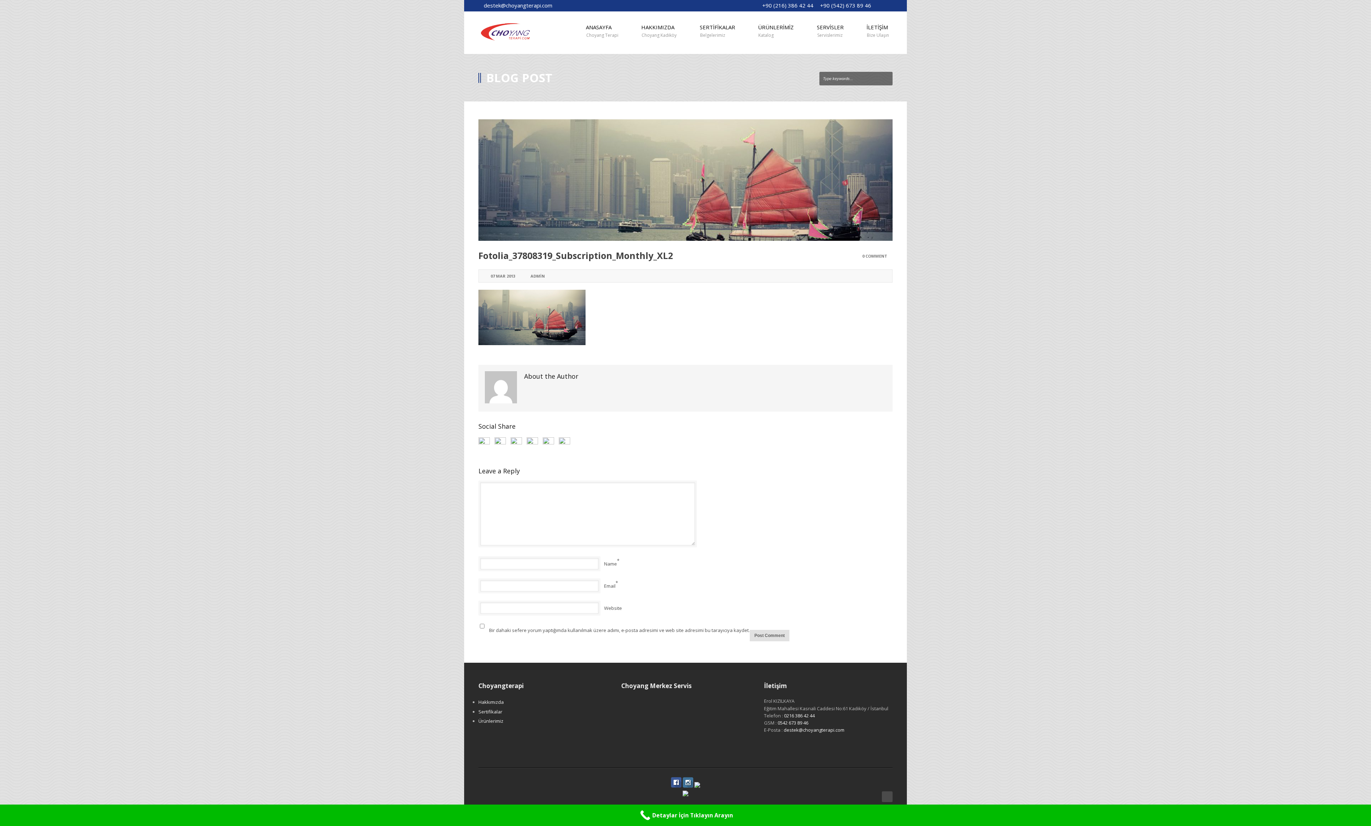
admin (538, 276)
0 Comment (874, 256)
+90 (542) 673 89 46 (845, 5)
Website (613, 608)
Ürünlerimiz (490, 721)
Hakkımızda (491, 702)
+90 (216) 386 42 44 (787, 5)
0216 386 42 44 (799, 715)
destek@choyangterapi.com (518, 5)
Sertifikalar (490, 711)
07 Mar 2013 (503, 276)
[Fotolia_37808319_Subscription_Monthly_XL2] (685, 180)
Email (610, 586)
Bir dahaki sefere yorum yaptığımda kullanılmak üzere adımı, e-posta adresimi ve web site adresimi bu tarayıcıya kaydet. (619, 630)
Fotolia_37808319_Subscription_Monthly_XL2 (575, 255)
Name (610, 564)
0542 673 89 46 (793, 723)
